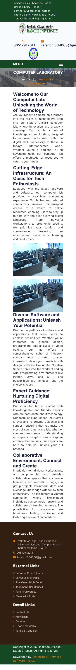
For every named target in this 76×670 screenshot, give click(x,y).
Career (46, 10)
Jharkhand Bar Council (29, 586)
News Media (39, 14)
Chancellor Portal (25, 596)
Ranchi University (25, 591)
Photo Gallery (22, 14)
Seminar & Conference (27, 10)
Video (51, 14)
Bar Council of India (27, 577)
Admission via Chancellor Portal (32, 2)
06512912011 (25, 552)
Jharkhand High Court (28, 582)
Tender (36, 6)
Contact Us (20, 18)
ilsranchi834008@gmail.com (34, 557)
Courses (20, 621)
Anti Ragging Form (40, 18)
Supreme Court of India (29, 573)
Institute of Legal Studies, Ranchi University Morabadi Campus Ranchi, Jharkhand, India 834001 (39, 544)
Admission (21, 616)
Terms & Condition (26, 630)
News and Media (25, 625)
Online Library (22, 6)
